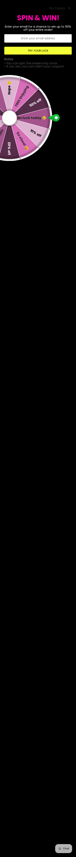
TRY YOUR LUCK (38, 51)
